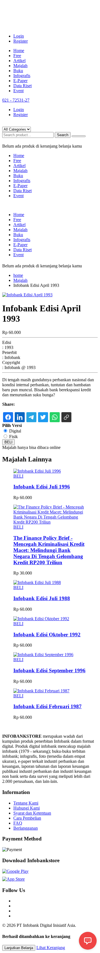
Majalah (20, 65)
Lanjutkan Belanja (18, 948)
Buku (18, 70)
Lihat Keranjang (50, 947)
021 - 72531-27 (15, 100)
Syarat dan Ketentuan (32, 813)
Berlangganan (25, 828)
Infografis (21, 75)
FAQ (17, 823)
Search (62, 135)
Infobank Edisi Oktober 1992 (47, 634)
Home (18, 50)
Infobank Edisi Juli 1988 (41, 598)
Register (20, 41)
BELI (8, 442)
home (18, 275)
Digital (15, 431)
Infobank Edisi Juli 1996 (41, 487)
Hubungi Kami (26, 808)
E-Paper (20, 80)
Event (18, 90)
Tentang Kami (25, 803)
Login (18, 36)
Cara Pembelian (27, 818)
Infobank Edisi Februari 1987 (47, 706)
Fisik (13, 436)
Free (17, 55)
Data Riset (22, 85)
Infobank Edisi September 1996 (49, 670)
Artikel (19, 60)
